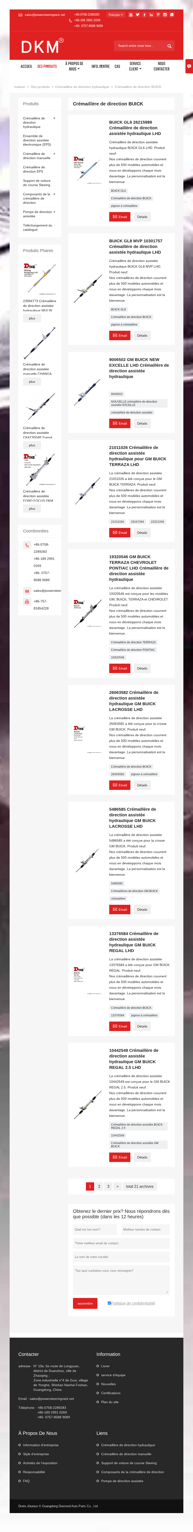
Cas (117, 67)
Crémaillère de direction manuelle (126, 1454)
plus (32, 318)
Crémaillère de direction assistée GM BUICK (134, 1144)
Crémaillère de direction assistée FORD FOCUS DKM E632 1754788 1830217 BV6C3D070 (39, 496)
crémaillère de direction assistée (132, 412)
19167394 (137, 521)
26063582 (117, 774)
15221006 (157, 521)
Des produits (47, 67)
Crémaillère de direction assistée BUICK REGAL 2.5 (137, 1126)
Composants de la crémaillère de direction (36, 198)
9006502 (117, 394)
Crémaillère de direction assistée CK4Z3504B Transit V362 (37, 433)
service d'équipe (113, 1375)
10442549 (117, 1135)
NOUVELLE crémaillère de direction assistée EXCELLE (134, 403)
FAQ (26, 1481)
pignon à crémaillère (124, 206)
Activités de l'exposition (40, 1463)
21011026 (117, 521)
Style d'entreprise (36, 1454)
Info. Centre (101, 67)
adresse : (25, 1366)
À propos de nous (74, 66)
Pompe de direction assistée (122, 1481)
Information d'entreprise (41, 1445)
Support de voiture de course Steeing (129, 1463)
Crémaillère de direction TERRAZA (133, 642)
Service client (135, 66)
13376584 (117, 1015)
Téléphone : (27, 1408)
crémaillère (118, 898)
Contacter (28, 1354)
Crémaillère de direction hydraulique (82, 87)
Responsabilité (34, 1472)
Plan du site (110, 1402)
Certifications (111, 1393)
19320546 (117, 657)
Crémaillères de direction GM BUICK (134, 891)
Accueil (26, 67)
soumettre (85, 1303)
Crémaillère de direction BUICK (131, 198)
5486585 (117, 883)
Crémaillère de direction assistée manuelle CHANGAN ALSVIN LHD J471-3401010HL (38, 369)
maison (19, 87)
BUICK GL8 (118, 309)
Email (120, 216)
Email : (23, 1399)
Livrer (105, 1366)
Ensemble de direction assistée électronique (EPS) (37, 140)
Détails (142, 217)
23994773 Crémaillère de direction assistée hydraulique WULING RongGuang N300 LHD (39, 306)
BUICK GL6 (118, 190)
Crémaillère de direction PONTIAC (133, 650)
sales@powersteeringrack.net (45, 15)
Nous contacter (161, 66)
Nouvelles (108, 1384)
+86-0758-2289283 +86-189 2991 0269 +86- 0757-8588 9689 (88, 20)
